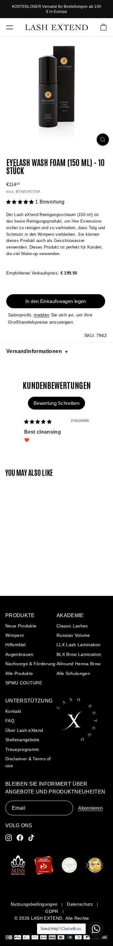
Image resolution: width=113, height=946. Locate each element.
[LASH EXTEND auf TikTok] (31, 837)
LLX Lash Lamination (78, 644)
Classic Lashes (72, 625)
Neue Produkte (20, 625)
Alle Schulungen (73, 673)
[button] (20, 202)
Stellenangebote (22, 739)
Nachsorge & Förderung (30, 663)
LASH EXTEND (46, 918)
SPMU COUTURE (23, 682)
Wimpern (14, 635)
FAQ (9, 720)
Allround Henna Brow (78, 663)
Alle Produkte (19, 673)
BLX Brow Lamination (78, 654)
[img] (38, 422)
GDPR (51, 911)
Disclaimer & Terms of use (28, 762)
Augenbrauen (19, 654)
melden (41, 314)
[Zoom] (103, 139)
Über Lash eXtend (24, 730)
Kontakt (13, 711)
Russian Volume (73, 635)
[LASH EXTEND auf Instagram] (8, 837)
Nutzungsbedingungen (34, 904)
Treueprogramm (22, 749)
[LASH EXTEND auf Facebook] (20, 837)
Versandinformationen (34, 351)
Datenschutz (80, 904)
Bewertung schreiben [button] (56, 403)
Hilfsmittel (15, 644)
